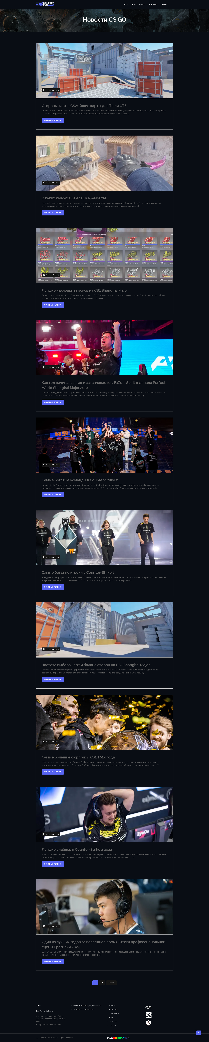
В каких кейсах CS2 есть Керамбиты (74, 198)
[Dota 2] (148, 1015)
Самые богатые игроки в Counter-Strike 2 (78, 572)
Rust (126, 4)
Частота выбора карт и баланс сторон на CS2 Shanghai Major (96, 665)
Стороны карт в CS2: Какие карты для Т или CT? (84, 106)
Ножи (111, 1017)
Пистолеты (113, 1021)
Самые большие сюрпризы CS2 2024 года (78, 757)
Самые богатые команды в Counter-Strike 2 (80, 480)
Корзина (153, 4)
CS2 (134, 4)
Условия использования (83, 1010)
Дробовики (114, 1013)
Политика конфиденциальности (87, 1006)
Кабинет (165, 4)
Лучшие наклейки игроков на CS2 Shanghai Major (85, 290)
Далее (111, 983)
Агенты (112, 1006)
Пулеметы (113, 1025)
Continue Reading (53, 120)
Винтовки (113, 1010)
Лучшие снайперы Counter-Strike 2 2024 (77, 849)
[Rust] (148, 1023)
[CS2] (148, 1007)
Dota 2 (142, 4)
